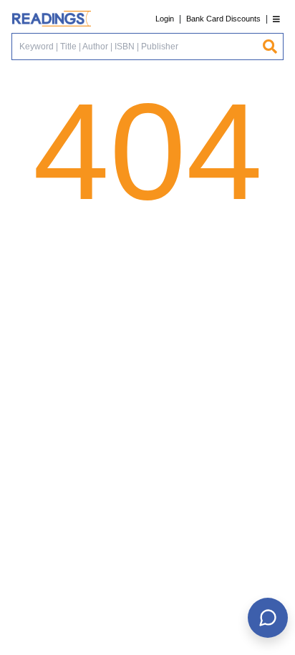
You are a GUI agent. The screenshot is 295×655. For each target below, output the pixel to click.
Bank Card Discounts (223, 18)
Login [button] (164, 18)
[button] (276, 19)
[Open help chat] (268, 618)
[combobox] (136, 46)
